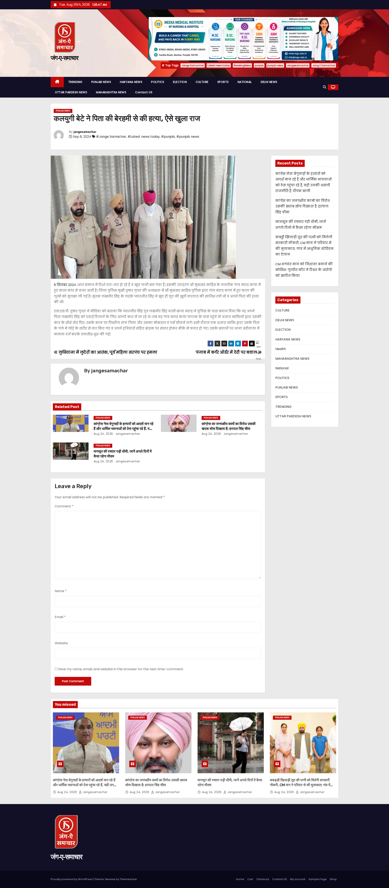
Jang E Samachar (323, 65)
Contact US (143, 92)
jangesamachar (85, 132)
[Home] (57, 82)
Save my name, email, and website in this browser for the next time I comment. (121, 669)
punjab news (275, 65)
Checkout (262, 879)
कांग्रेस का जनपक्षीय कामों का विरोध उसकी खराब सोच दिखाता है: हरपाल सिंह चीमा (228, 426)
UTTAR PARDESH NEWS (71, 92)
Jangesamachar (298, 65)
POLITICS (157, 82)
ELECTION (180, 82)
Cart (250, 879)
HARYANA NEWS (131, 82)
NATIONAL (245, 82)
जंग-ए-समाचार (64, 58)
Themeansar (128, 879)
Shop (333, 879)
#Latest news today (144, 136)
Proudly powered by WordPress (72, 879)
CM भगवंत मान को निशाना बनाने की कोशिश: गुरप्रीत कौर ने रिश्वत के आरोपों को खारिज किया (304, 270)
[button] (324, 87)
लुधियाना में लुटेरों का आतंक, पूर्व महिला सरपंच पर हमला (107, 352)
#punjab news (187, 136)
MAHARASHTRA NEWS (111, 92)
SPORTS (223, 82)
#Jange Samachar (111, 136)
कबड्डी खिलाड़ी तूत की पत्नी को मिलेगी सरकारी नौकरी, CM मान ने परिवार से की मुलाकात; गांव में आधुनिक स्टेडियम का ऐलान (300, 785)
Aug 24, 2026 (103, 434)
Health (280, 349)
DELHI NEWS (269, 82)
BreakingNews (242, 65)
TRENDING (75, 82)
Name (61, 591)
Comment (64, 506)
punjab (259, 65)
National (282, 368)
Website (61, 643)
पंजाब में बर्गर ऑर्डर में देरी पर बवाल (227, 352)
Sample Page (318, 879)
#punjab (168, 136)
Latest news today (218, 65)
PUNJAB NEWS (101, 82)
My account (297, 879)
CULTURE (202, 82)
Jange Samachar (192, 65)
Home (240, 879)
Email (60, 617)
